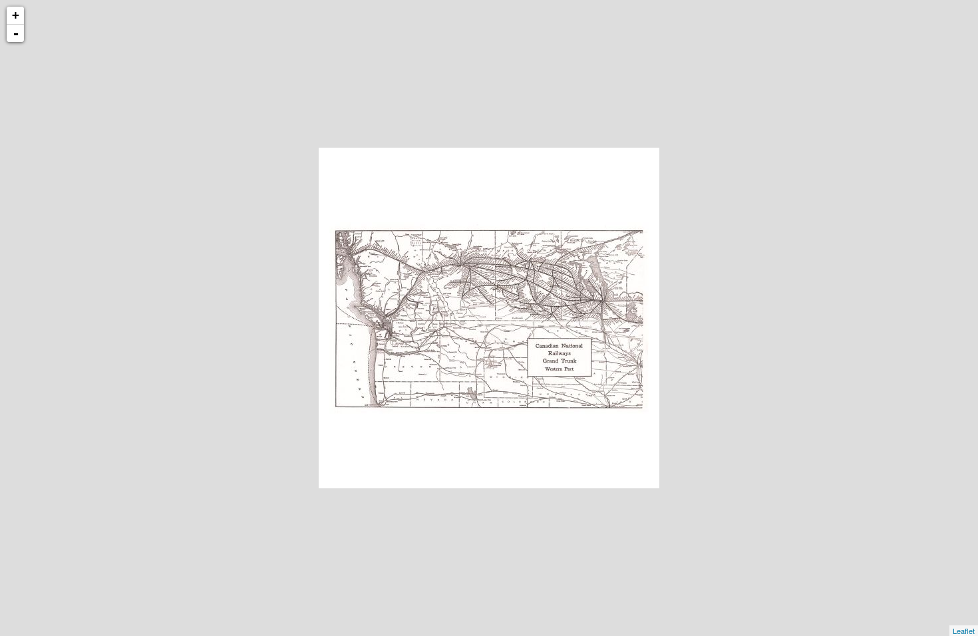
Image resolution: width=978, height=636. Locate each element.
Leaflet (964, 630)
